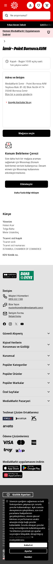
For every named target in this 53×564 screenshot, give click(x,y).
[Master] (21, 442)
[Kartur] (21, 419)
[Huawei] (12, 475)
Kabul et (28, 545)
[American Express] (34, 442)
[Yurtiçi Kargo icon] (34, 418)
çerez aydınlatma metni (20, 537)
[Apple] (11, 468)
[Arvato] (8, 426)
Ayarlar (28, 551)
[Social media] (6, 324)
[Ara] (6, 15)
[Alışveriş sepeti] (46, 5)
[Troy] (8, 450)
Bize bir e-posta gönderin (18, 94)
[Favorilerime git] (38, 5)
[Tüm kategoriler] (6, 5)
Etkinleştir (26, 184)
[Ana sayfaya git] (15, 5)
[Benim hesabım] (30, 5)
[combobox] (29, 15)
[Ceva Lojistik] (8, 418)
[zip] (21, 451)
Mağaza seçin (26, 133)
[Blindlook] (10, 276)
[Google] (31, 468)
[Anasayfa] (5, 41)
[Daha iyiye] (26, 276)
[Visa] (8, 442)
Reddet (28, 557)
